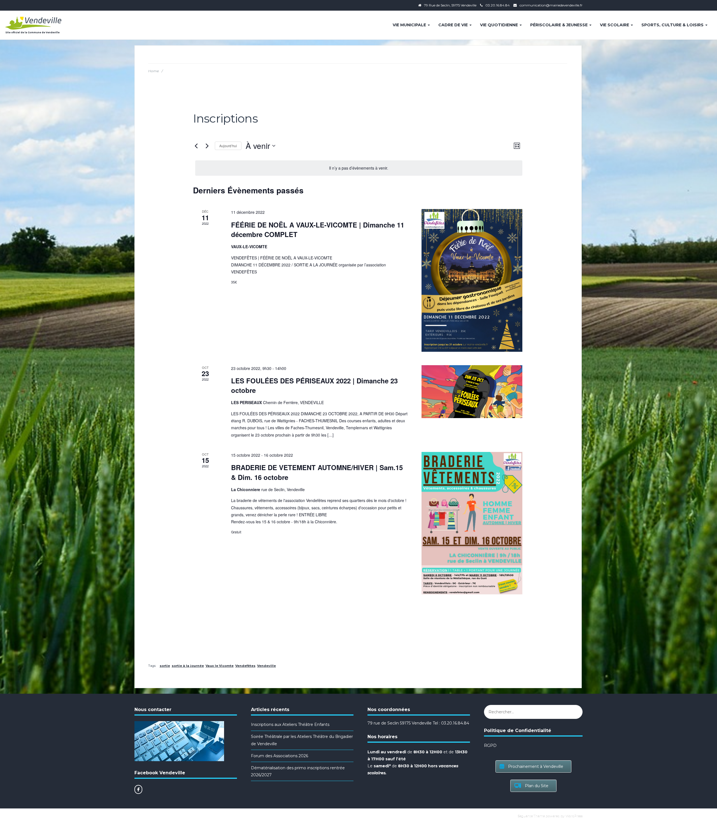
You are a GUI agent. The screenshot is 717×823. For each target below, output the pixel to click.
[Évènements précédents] (196, 145)
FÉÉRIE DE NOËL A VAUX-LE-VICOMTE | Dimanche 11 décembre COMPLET (317, 229)
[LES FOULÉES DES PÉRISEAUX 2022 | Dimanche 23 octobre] (472, 391)
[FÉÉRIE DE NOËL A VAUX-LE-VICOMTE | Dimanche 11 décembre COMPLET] (472, 280)
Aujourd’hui (228, 145)
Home (153, 71)
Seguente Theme (531, 815)
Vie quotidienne (499, 24)
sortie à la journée (188, 666)
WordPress (574, 815)
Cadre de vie (453, 24)
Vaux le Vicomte (220, 666)
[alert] (358, 168)
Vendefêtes (245, 666)
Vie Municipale (410, 24)
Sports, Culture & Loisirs (673, 24)
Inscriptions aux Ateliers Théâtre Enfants (290, 724)
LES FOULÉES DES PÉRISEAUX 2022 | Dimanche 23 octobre (314, 385)
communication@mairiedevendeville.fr (551, 5)
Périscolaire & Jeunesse (559, 24)
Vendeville (266, 666)
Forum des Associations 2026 (279, 755)
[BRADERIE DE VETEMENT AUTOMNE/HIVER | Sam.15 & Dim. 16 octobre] (472, 523)
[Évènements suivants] (207, 145)
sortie (165, 666)
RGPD (490, 745)
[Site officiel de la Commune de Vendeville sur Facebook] (138, 789)
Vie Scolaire (615, 24)
